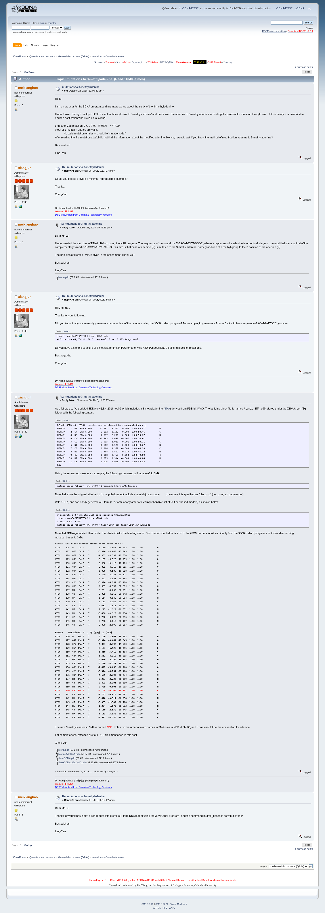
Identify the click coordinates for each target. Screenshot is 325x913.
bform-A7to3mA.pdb (69, 754)
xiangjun (24, 168)
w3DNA (299, 8)
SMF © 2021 (161, 904)
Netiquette (98, 62)
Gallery (126, 62)
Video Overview (183, 62)
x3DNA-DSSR (190, 8)
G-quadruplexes (138, 62)
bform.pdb (63, 277)
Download (110, 62)
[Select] (66, 331)
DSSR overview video (274, 31)
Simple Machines (178, 904)
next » (310, 67)
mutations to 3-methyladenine (80, 87)
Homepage (228, 62)
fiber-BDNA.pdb (66, 758)
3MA (167, 408)
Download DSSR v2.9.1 (300, 31)
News (119, 62)
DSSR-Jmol (152, 62)
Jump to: (263, 866)
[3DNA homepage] (20, 207)
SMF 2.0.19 (147, 904)
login (42, 23)
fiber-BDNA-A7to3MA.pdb (72, 762)
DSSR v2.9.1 (200, 62)
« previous (300, 67)
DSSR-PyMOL (167, 62)
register (52, 23)
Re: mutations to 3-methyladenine (83, 167)
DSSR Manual (214, 62)
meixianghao (28, 88)
